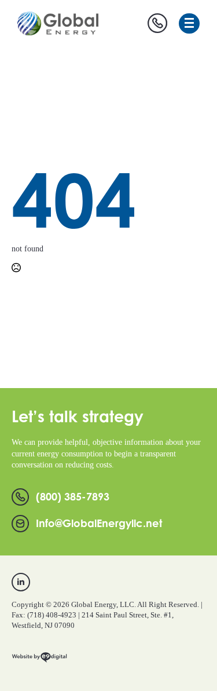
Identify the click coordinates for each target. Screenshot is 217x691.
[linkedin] (21, 582)
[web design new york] (39, 661)
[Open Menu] (189, 23)
